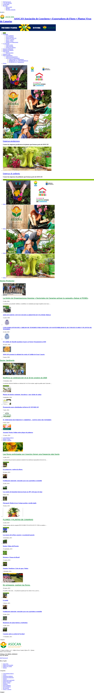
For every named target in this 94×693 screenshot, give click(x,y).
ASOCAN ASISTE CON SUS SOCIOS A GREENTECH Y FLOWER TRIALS (27, 315)
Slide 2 (4, 228)
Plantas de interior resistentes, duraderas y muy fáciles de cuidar (22, 394)
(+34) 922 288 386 (7, 3)
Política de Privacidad (8, 665)
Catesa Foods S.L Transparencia (16, 59)
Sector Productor (10, 37)
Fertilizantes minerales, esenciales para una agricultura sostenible (22, 480)
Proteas (4, 63)
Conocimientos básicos (8, 437)
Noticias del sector (7, 681)
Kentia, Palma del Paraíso (11, 546)
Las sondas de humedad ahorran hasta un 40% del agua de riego (22, 492)
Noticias (5, 678)
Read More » (6, 306)
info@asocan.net (7, 1)
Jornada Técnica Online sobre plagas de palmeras (18, 432)
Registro (8, 8)
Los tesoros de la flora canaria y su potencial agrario (18, 535)
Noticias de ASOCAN (11, 38)
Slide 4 (4, 277)
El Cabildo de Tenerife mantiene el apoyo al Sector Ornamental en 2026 (24, 342)
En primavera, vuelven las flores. (13, 469)
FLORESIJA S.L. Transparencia (16, 62)
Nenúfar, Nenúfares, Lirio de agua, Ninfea (15, 568)
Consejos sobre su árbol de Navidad (14, 634)
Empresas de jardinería (8, 50)
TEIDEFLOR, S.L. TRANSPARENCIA (18, 60)
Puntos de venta (6, 54)
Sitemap (5, 667)
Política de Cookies (7, 666)
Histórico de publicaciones (12, 42)
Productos (5, 684)
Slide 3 (4, 253)
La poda (5, 600)
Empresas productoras (8, 48)
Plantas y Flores (9, 41)
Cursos (4, 674)
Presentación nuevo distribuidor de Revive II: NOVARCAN (21, 407)
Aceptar (2, 692)
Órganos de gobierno (11, 47)
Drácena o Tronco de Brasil (11, 557)
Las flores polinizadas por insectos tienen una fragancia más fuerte (31, 454)
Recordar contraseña (10, 9)
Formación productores (8, 677)
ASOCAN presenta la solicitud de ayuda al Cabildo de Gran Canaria (24, 354)
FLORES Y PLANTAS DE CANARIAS (18, 520)
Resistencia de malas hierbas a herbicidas (15, 622)
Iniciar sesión (9, 7)
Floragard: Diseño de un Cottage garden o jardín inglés (19, 503)
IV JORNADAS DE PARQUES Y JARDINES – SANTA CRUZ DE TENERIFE (27, 420)
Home (4, 33)
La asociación (6, 43)
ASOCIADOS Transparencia (13, 58)
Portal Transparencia (7, 55)
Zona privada (6, 51)
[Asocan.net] (28, 30)
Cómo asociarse (9, 46)
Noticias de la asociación (8, 680)
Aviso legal (5, 663)
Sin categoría (6, 688)
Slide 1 (4, 204)
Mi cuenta (5, 5)
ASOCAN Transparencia (12, 56)
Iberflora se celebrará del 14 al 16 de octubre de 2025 (25, 378)
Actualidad (5, 34)
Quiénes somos (9, 45)
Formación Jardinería (8, 676)
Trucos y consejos (10, 39)
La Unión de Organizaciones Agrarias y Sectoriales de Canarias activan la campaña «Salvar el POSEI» (45, 298)
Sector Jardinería (10, 35)
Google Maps (6, 4)
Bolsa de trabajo (9, 52)
